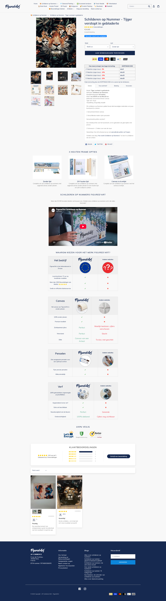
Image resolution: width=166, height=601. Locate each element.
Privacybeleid (63, 568)
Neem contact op (64, 563)
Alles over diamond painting (93, 579)
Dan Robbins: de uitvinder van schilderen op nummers (94, 575)
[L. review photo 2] (34, 511)
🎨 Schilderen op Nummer (39, 15)
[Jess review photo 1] (69, 492)
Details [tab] (90, 86)
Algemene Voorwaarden (66, 566)
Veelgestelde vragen (65, 561)
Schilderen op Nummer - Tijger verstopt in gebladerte (66, 15)
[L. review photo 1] (43, 492)
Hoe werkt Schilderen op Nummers (109, 136)
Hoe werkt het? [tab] (103, 86)
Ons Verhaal (62, 555)
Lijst (111, 43)
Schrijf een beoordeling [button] (118, 456)
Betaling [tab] (116, 86)
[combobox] (140, 6)
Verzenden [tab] (129, 86)
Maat (86, 43)
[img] (36, 516)
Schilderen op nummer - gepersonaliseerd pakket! (93, 560)
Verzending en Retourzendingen (64, 558)
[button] (88, 27)
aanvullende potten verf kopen (120, 132)
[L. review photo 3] (39, 511)
